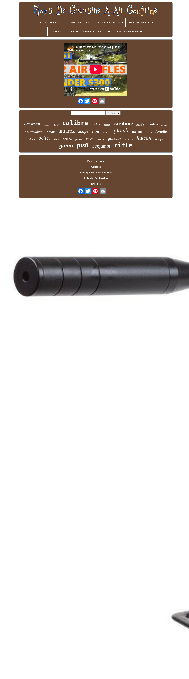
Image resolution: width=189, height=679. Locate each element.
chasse (129, 139)
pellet (44, 138)
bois (56, 124)
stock (32, 139)
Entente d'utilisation (96, 178)
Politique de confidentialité (96, 172)
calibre (75, 122)
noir (96, 131)
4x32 (149, 133)
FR (99, 183)
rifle (123, 145)
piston (56, 139)
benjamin (101, 146)
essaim (106, 132)
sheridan (47, 125)
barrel (107, 124)
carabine (123, 123)
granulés (115, 139)
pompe (78, 139)
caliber (164, 125)
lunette (161, 131)
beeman (100, 139)
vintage (159, 139)
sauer (89, 139)
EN (93, 183)
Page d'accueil (95, 160)
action (96, 124)
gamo (66, 145)
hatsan (144, 138)
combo (67, 139)
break (51, 132)
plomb (121, 130)
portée (140, 124)
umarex (66, 131)
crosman (32, 123)
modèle (152, 124)
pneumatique (34, 132)
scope (83, 131)
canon (138, 131)
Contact (96, 166)
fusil (83, 145)
